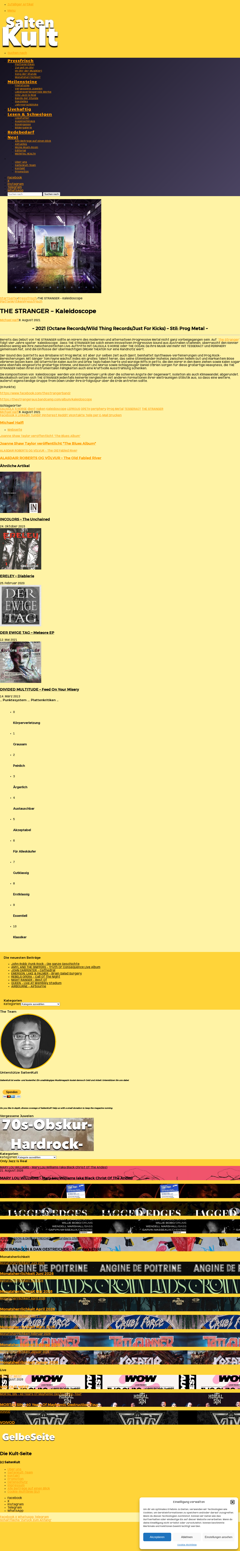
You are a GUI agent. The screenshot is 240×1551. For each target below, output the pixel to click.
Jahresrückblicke (26, 105)
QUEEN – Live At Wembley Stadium (36, 983)
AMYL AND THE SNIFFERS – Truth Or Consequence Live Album (55, 967)
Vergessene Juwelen (28, 89)
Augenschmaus (25, 121)
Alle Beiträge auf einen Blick (33, 141)
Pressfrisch (21, 60)
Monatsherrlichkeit (27, 77)
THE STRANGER (152, 409)
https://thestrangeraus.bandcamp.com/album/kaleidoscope (46, 399)
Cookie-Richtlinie (187, 1545)
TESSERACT (132, 409)
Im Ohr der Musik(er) (28, 71)
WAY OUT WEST (14, 1387)
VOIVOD (7, 1422)
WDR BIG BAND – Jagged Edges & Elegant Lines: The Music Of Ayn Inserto (66, 1213)
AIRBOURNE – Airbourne (28, 986)
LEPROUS (73, 409)
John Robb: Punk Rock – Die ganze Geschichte (45, 964)
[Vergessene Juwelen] (47, 1150)
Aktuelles (21, 144)
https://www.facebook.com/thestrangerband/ (35, 393)
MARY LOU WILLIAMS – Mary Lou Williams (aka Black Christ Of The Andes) (66, 1178)
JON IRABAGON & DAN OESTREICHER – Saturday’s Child (50, 1249)
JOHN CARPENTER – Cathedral (33, 970)
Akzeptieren (157, 1537)
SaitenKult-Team (25, 165)
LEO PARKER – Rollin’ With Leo (28, 1196)
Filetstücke (22, 85)
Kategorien (12, 1004)
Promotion (22, 172)
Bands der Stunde (26, 98)
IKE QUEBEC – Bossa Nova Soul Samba (34, 1231)
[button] (232, 1502)
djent (32, 409)
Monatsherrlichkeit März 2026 (27, 1327)
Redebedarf (21, 131)
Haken (41, 409)
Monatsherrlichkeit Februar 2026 (30, 1344)
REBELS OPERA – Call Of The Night (35, 976)
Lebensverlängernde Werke (33, 92)
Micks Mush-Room (26, 147)
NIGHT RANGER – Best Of (29, 980)
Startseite (8, 298)
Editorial (20, 150)
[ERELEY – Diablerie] (20, 568)
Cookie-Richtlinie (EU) (24, 1491)
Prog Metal (115, 409)
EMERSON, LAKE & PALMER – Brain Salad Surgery (46, 973)
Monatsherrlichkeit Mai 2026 (26, 1291)
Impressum (16, 1485)
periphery (98, 409)
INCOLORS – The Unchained (25, 519)
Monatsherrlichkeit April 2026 (27, 1309)
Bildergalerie (23, 128)
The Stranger (228, 339)
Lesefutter (22, 118)
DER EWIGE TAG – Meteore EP (27, 632)
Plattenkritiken (25, 64)
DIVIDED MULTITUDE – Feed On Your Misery (39, 689)
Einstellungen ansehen (218, 1537)
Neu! (13, 136)
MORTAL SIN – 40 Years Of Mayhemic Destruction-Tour (49, 1404)
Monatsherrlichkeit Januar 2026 (29, 1362)
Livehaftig (19, 108)
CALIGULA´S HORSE (13, 409)
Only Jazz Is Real (25, 95)
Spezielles (21, 101)
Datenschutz (18, 1482)
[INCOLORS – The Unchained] (20, 512)
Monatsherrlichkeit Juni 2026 (27, 1273)
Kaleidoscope (56, 409)
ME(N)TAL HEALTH (25, 154)
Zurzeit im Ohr (24, 68)
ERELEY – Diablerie (17, 576)
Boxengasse (23, 124)
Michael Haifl (9, 320)
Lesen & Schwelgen (30, 113)
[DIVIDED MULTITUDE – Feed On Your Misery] (20, 682)
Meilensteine (22, 81)
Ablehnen (187, 1537)
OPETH (85, 409)
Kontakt (20, 168)
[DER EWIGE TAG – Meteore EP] (20, 625)
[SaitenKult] (30, 47)
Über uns (21, 162)
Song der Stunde (26, 74)
